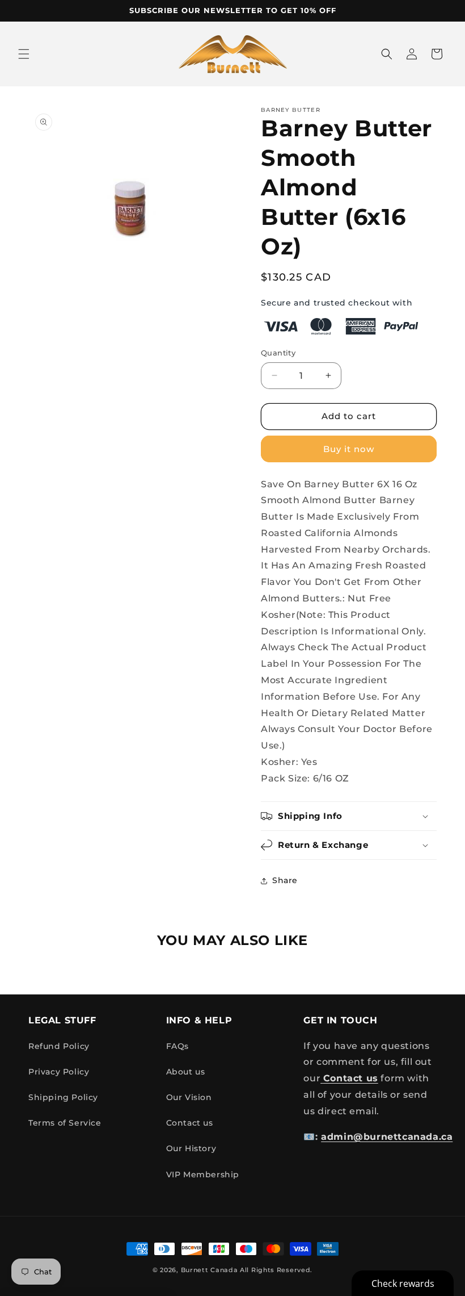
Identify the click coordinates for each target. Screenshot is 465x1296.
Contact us (189, 1123)
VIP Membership (202, 1174)
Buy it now (348, 449)
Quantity (278, 352)
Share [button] (285, 880)
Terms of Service (65, 1123)
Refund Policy (59, 1046)
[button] (23, 53)
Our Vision (189, 1097)
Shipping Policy (63, 1097)
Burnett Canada (210, 1270)
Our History (191, 1148)
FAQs (177, 1046)
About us (185, 1072)
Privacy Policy (58, 1072)
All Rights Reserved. (276, 1270)
